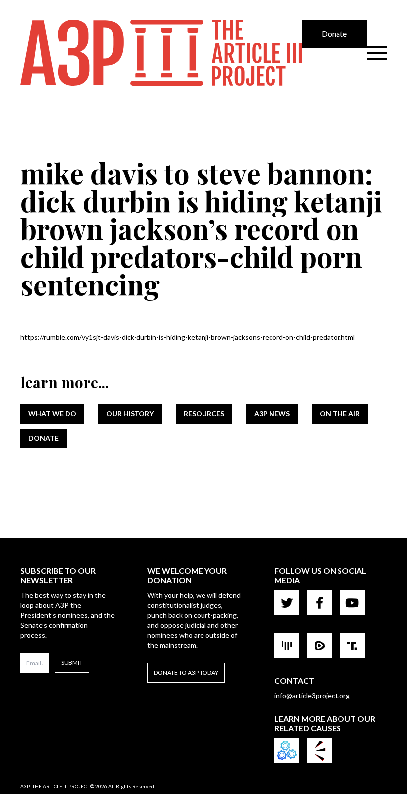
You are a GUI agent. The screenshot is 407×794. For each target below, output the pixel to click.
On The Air (340, 413)
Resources (204, 413)
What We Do (52, 413)
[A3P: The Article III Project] (161, 53)
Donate (334, 33)
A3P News (272, 413)
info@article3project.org (312, 695)
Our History (130, 413)
